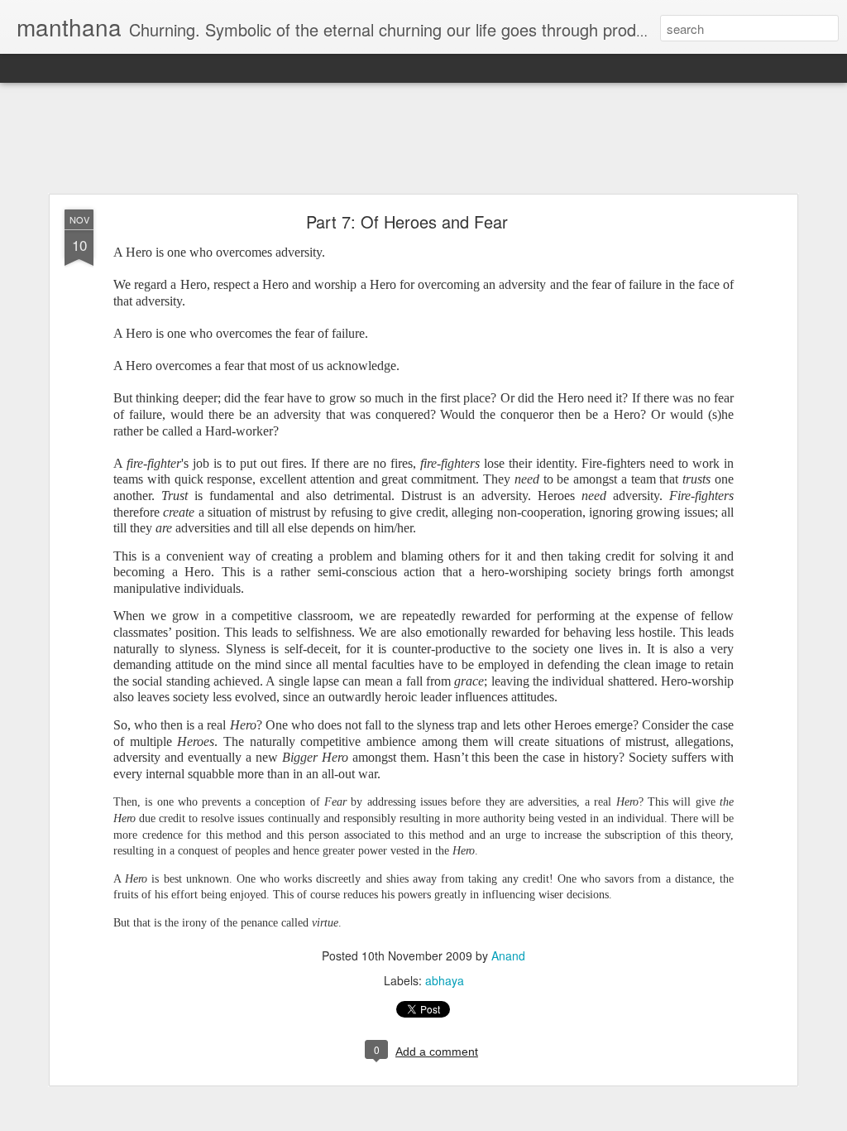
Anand (508, 955)
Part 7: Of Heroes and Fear (407, 221)
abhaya (444, 980)
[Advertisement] (423, 139)
